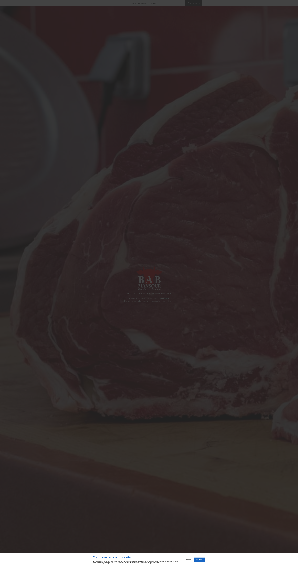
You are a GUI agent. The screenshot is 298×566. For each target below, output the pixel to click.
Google (150, 563)
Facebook (155, 563)
